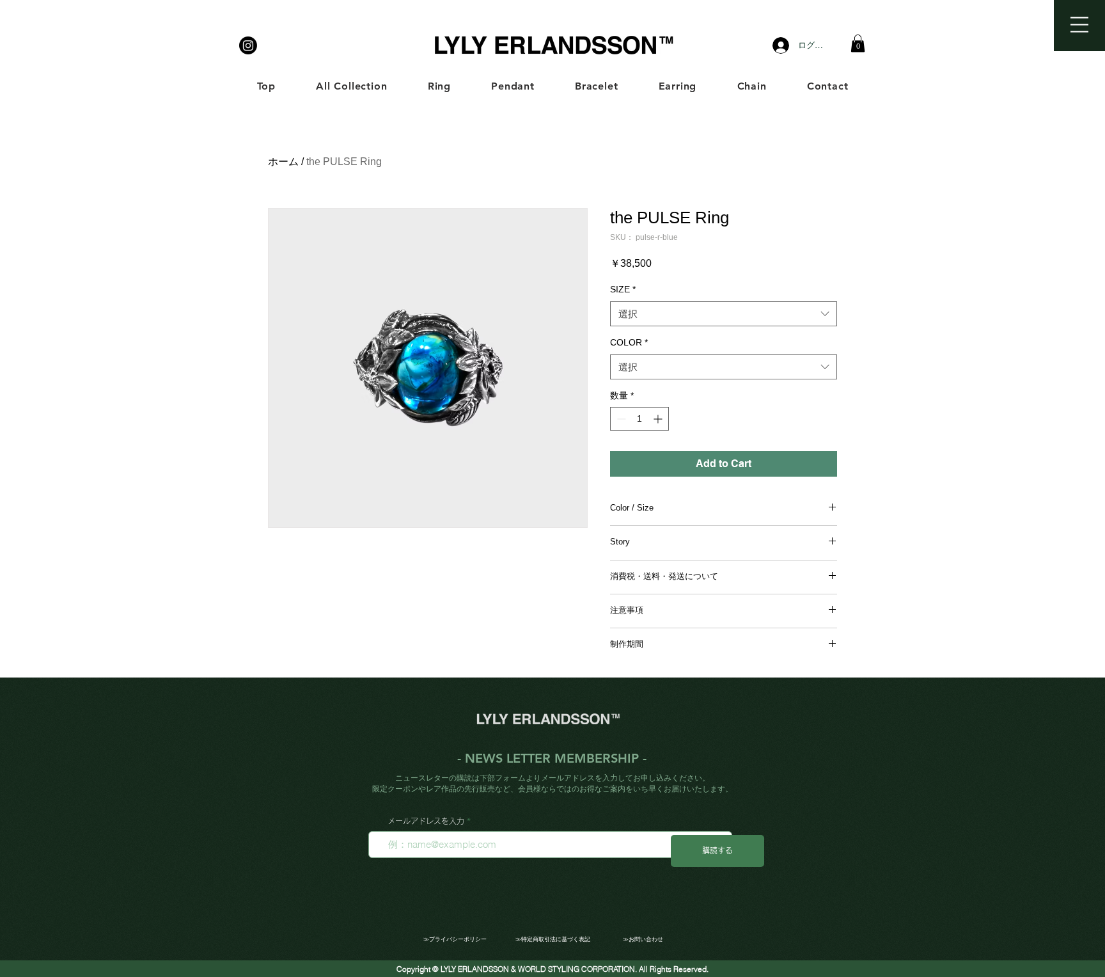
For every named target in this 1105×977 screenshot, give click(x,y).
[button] (1079, 24)
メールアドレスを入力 (426, 821)
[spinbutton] (639, 419)
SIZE (623, 289)
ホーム (283, 161)
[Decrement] (620, 419)
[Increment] (659, 419)
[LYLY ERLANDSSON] (248, 45)
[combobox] (723, 313)
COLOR (629, 342)
